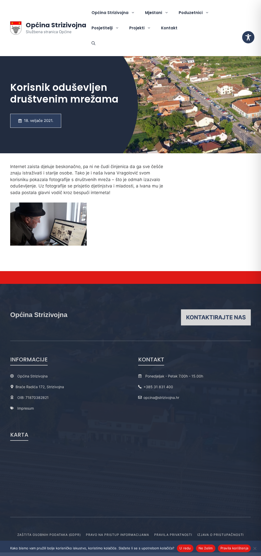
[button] (93, 43)
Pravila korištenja (234, 548)
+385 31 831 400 (158, 387)
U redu (185, 548)
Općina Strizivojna (56, 25)
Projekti (137, 28)
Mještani (153, 12)
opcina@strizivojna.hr (161, 397)
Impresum (25, 408)
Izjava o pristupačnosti (220, 535)
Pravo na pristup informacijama (117, 535)
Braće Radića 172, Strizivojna (40, 387)
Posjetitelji (102, 28)
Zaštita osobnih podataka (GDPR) (49, 535)
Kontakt (169, 28)
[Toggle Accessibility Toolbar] (248, 37)
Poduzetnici (191, 12)
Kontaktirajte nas (216, 317)
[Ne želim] (254, 548)
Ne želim (206, 548)
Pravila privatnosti (173, 535)
